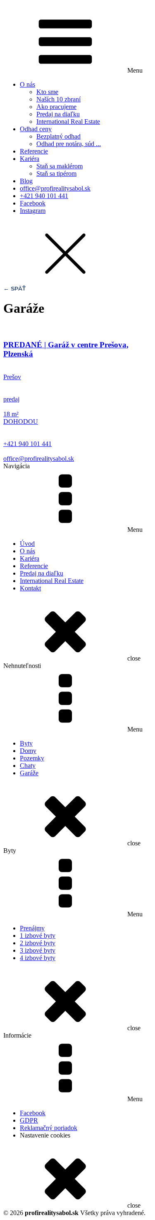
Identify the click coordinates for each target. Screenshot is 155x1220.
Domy (28, 750)
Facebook (32, 203)
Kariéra (29, 158)
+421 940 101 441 (44, 195)
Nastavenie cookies (45, 1135)
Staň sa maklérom (59, 166)
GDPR (29, 1120)
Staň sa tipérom (56, 173)
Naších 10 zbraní (58, 99)
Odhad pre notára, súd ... (68, 143)
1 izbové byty (37, 935)
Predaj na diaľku (58, 114)
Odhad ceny (36, 128)
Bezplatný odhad (58, 136)
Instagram (32, 210)
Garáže (29, 772)
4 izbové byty (37, 957)
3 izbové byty (37, 950)
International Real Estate (68, 121)
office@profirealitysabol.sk (55, 188)
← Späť (14, 288)
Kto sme (47, 91)
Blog (26, 180)
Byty (26, 743)
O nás (27, 84)
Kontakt (30, 588)
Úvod (27, 543)
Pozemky (32, 758)
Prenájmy (32, 928)
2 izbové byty (37, 942)
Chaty (28, 765)
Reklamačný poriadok (48, 1127)
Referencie (34, 151)
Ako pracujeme (56, 106)
